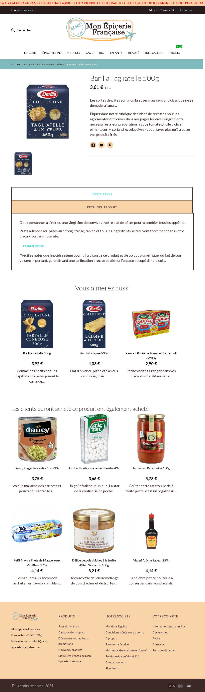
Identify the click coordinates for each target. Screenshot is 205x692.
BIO (101, 52)
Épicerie (30, 52)
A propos (111, 638)
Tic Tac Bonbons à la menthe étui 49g (94, 468)
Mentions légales (116, 626)
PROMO (175, 50)
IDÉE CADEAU (155, 50)
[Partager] (93, 145)
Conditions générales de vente (125, 632)
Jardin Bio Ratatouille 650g (151, 468)
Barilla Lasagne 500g (94, 353)
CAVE (89, 52)
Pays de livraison (68, 626)
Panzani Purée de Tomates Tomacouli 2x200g (151, 355)
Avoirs (156, 638)
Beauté (133, 52)
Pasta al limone (33, 245)
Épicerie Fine (51, 52)
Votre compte (165, 616)
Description (102, 194)
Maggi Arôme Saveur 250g (151, 560)
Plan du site (113, 668)
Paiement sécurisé (117, 644)
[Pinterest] (110, 145)
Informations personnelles (169, 626)
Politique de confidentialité (122, 656)
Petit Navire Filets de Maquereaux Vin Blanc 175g (36, 562)
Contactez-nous (116, 662)
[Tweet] (101, 145)
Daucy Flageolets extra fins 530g (36, 468)
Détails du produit (102, 207)
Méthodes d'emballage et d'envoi (126, 650)
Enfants (116, 52)
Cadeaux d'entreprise (71, 632)
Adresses (159, 644)
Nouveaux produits (70, 649)
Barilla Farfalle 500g (37, 353)
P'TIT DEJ (73, 52)
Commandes (160, 632)
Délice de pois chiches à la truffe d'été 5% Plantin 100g (94, 562)
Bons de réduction (164, 650)
